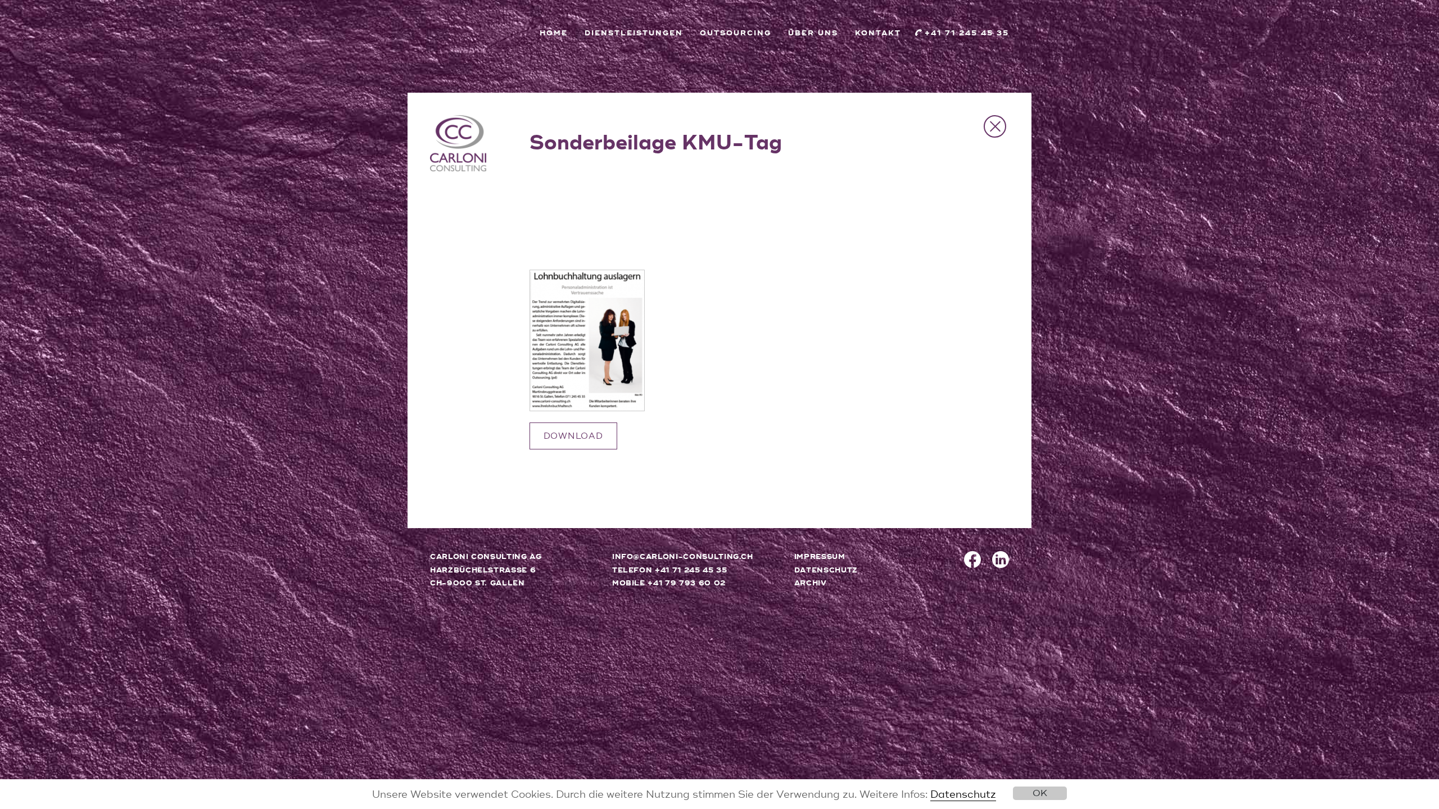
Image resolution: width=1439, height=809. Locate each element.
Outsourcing (735, 33)
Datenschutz (963, 794)
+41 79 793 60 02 (686, 583)
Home (554, 33)
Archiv (810, 583)
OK (1040, 793)
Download (573, 436)
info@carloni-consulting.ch (682, 556)
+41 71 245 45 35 (967, 33)
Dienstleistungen (634, 33)
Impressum (819, 556)
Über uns (813, 33)
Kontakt (878, 33)
